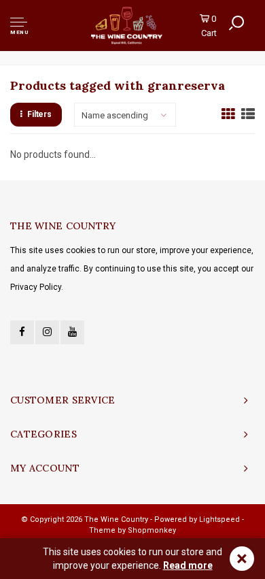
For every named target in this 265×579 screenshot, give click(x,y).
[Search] (236, 23)
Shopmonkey (152, 530)
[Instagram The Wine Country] (47, 332)
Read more (188, 565)
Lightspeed (219, 519)
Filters (39, 114)
